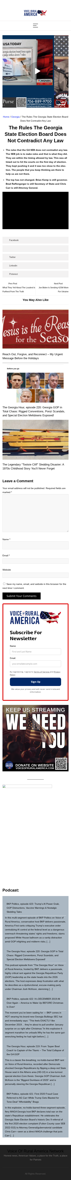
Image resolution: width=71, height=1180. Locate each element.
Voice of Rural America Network (35, 1151)
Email (6, 555)
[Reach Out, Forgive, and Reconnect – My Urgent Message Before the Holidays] (35, 329)
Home (6, 116)
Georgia (15, 116)
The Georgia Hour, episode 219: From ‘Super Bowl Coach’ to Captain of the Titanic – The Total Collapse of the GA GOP (35, 1050)
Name (6, 539)
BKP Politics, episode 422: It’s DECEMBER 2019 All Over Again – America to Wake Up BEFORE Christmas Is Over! (35, 1003)
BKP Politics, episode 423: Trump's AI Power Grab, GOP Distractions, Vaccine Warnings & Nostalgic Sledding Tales (33, 908)
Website (6, 569)
